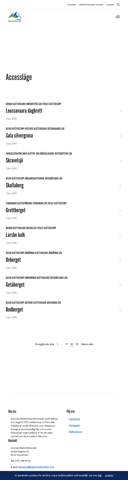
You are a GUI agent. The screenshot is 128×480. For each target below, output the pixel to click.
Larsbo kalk (15, 234)
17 (66, 344)
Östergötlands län (53, 178)
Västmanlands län (55, 129)
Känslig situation (14, 153)
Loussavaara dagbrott (24, 110)
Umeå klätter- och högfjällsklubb (38, 153)
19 (77, 344)
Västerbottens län (63, 153)
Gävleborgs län (54, 303)
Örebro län (31, 228)
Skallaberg (15, 185)
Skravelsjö (14, 160)
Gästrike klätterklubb (35, 303)
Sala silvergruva (19, 135)
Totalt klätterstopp (51, 104)
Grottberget (16, 210)
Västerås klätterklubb (36, 129)
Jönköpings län (55, 253)
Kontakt (110, 4)
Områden (71, 4)
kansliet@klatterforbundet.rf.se (36, 466)
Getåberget (15, 284)
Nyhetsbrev (75, 431)
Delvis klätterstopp (15, 129)
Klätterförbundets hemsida (91, 4)
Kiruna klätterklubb (16, 104)
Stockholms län (40, 203)
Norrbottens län (34, 104)
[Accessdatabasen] (14, 17)
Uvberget (13, 259)
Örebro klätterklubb (16, 228)
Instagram (74, 425)
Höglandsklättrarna (34, 178)
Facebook (74, 419)
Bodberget (14, 309)
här (100, 475)
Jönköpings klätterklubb (36, 253)
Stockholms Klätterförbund (19, 203)
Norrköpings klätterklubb (37, 278)
